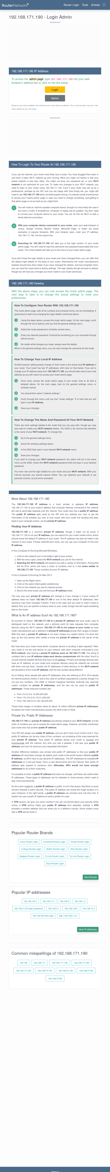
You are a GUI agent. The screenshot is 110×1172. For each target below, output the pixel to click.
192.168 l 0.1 (48, 901)
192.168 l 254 (70, 908)
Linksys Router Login (31, 849)
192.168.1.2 (80, 901)
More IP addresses (88, 929)
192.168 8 (64, 901)
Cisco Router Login (29, 841)
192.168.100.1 (30, 901)
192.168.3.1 (53, 908)
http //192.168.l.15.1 (68, 915)
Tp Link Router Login (79, 856)
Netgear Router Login (30, 856)
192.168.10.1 (88, 908)
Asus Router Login (55, 863)
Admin (55, 98)
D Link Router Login (54, 856)
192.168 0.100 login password (28, 908)
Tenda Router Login (80, 841)
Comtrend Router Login (54, 841)
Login (55, 89)
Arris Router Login (79, 849)
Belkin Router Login (55, 849)
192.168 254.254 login (43, 915)
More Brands (91, 877)
